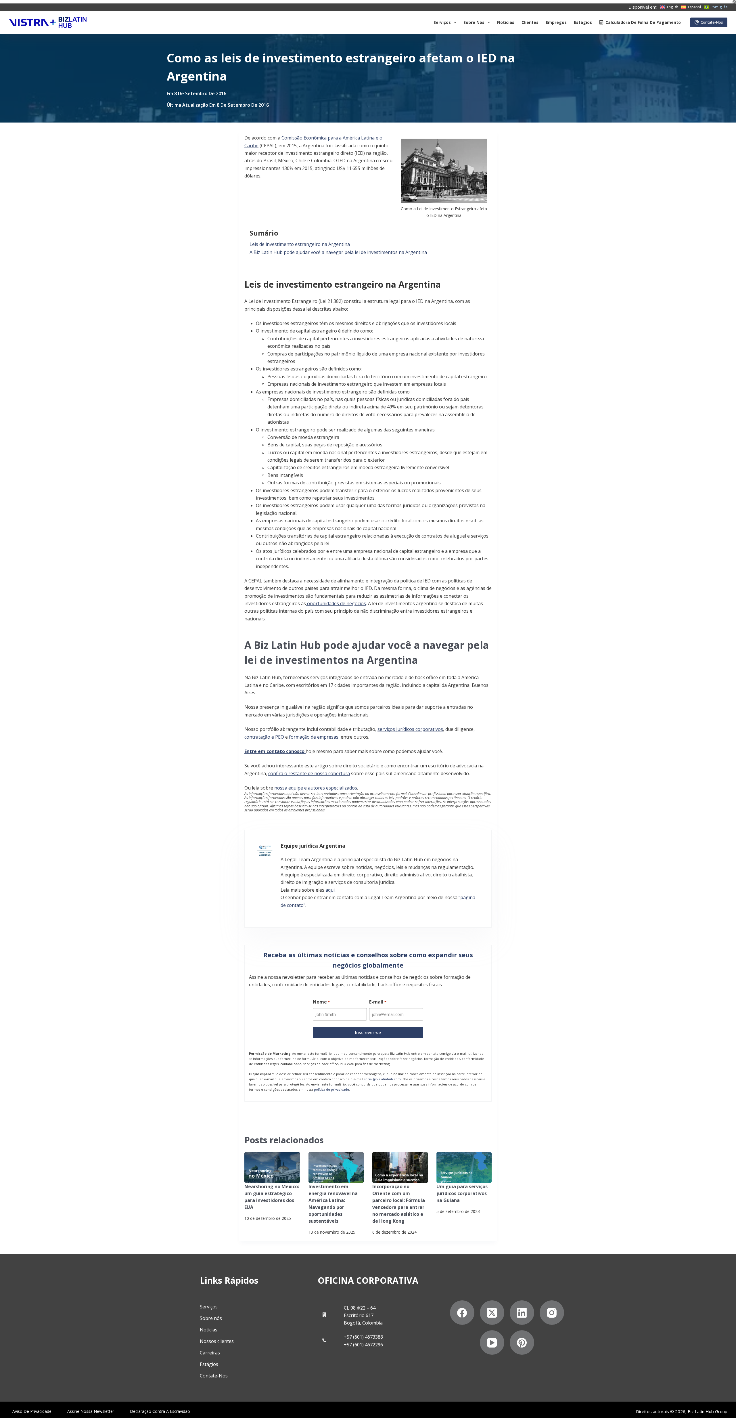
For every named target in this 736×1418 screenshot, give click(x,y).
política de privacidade (331, 1089)
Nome (321, 1002)
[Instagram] (552, 1312)
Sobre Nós (473, 22)
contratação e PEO (264, 737)
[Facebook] (462, 1312)
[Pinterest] (522, 1342)
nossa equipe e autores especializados (315, 788)
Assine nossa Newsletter (90, 1411)
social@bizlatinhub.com (382, 1079)
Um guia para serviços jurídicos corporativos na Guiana (462, 1193)
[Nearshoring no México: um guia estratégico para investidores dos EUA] (272, 1167)
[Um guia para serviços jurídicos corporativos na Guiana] (464, 1167)
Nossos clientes (217, 1341)
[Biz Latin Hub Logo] (48, 22)
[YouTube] (492, 1342)
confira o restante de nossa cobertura (309, 773)
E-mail (377, 1002)
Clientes (530, 22)
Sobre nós (211, 1318)
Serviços (442, 22)
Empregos (556, 22)
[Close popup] (734, 1)
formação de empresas (313, 737)
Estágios (583, 22)
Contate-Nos (712, 22)
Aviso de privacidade (31, 1411)
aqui (330, 890)
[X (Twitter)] (492, 1312)
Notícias (505, 22)
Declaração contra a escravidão (160, 1411)
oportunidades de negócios (336, 603)
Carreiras (210, 1353)
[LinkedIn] (522, 1312)
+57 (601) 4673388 (363, 1337)
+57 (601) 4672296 (363, 1344)
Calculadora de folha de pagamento (643, 22)
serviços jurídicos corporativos (410, 729)
